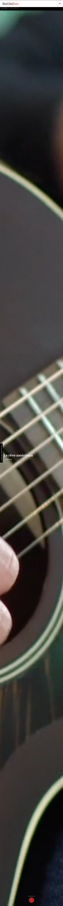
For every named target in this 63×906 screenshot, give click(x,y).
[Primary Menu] (60, 3)
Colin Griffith (8, 459)
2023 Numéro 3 (4, 8)
